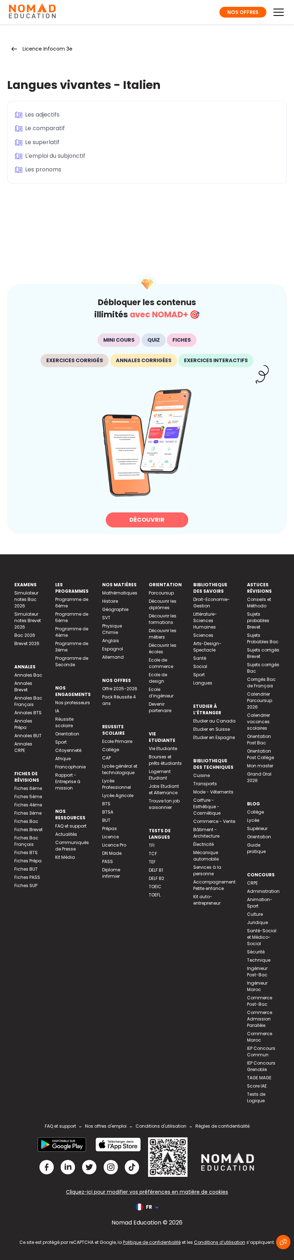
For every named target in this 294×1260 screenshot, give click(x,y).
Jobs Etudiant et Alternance (164, 789)
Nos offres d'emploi (106, 1126)
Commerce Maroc (259, 1037)
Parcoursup (161, 593)
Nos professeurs (72, 703)
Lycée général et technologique (119, 769)
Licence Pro (114, 845)
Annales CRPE (23, 747)
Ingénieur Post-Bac (257, 971)
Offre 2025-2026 (119, 689)
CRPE (252, 883)
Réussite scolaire (64, 722)
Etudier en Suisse (211, 729)
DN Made (112, 853)
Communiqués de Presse (72, 845)
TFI (152, 845)
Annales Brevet (23, 686)
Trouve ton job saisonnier (164, 804)
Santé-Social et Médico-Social (261, 937)
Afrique (63, 758)
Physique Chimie (112, 629)
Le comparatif (45, 128)
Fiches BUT (26, 869)
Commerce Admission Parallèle (259, 1018)
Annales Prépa (23, 724)
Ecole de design (158, 678)
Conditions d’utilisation (219, 1242)
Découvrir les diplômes (162, 604)
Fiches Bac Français (26, 841)
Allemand (113, 657)
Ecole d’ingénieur (161, 692)
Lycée (253, 820)
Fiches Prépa (28, 861)
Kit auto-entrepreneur (206, 900)
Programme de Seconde (71, 661)
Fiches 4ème (28, 805)
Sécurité (256, 952)
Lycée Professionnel (116, 784)
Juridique (257, 922)
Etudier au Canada (214, 721)
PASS (107, 861)
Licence (110, 837)
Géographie (115, 609)
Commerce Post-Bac (259, 1001)
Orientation (67, 734)
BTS (106, 804)
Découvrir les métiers (162, 633)
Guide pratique (256, 848)
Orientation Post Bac (259, 739)
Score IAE (257, 1086)
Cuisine (201, 775)
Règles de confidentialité (222, 1126)
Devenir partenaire (160, 707)
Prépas (109, 828)
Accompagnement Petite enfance (214, 885)
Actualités (66, 834)
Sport (61, 742)
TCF (153, 854)
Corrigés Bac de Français (261, 682)
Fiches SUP (25, 885)
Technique (258, 960)
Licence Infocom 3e (47, 48)
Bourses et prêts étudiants (165, 760)
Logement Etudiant (160, 774)
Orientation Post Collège (260, 754)
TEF (152, 862)
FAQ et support (70, 826)
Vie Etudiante (163, 748)
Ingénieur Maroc (257, 986)
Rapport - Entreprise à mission (67, 781)
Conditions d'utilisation (161, 1126)
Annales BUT (28, 736)
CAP (106, 758)
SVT (106, 618)
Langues (202, 683)
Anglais (110, 641)
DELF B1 (156, 870)
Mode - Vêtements (213, 792)
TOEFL (155, 895)
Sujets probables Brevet (258, 620)
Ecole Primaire (117, 741)
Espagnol (112, 649)
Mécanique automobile (206, 855)
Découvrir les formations (162, 619)
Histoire (110, 601)
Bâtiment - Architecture (206, 832)
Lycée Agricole (117, 795)
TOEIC (155, 887)
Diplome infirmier (111, 873)
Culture (255, 914)
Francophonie (70, 767)
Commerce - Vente (214, 821)
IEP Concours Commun (261, 1051)
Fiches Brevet (28, 829)
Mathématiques (119, 593)
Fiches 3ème (28, 813)
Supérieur (257, 828)
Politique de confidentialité (152, 1242)
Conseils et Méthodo (259, 602)
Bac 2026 (24, 635)
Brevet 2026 (26, 643)
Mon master (260, 766)
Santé (199, 658)
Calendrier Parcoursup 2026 (259, 700)
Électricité (203, 844)
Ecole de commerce (161, 663)
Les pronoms (43, 169)
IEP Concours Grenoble (261, 1066)
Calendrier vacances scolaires (258, 721)
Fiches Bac (26, 821)
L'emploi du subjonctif (55, 156)
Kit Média (65, 857)
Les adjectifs (42, 114)
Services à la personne (207, 870)
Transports (205, 784)
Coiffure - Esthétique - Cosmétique (206, 806)
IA (57, 711)
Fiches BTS (26, 852)
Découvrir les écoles (162, 648)
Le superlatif (42, 142)
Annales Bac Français (28, 701)
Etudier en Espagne (214, 737)
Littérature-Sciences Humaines (205, 620)
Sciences (203, 635)
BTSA (107, 812)
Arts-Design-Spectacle (207, 646)
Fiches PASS (27, 877)
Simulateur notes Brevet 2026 (27, 620)
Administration (263, 891)
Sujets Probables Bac (263, 638)
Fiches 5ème (28, 797)
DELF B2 (156, 878)
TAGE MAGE (259, 1078)
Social (200, 666)
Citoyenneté (68, 750)
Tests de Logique (256, 1097)
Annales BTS (28, 713)
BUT (106, 820)
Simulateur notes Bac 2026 (26, 599)
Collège (110, 750)
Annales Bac (28, 675)
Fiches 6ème (28, 788)
